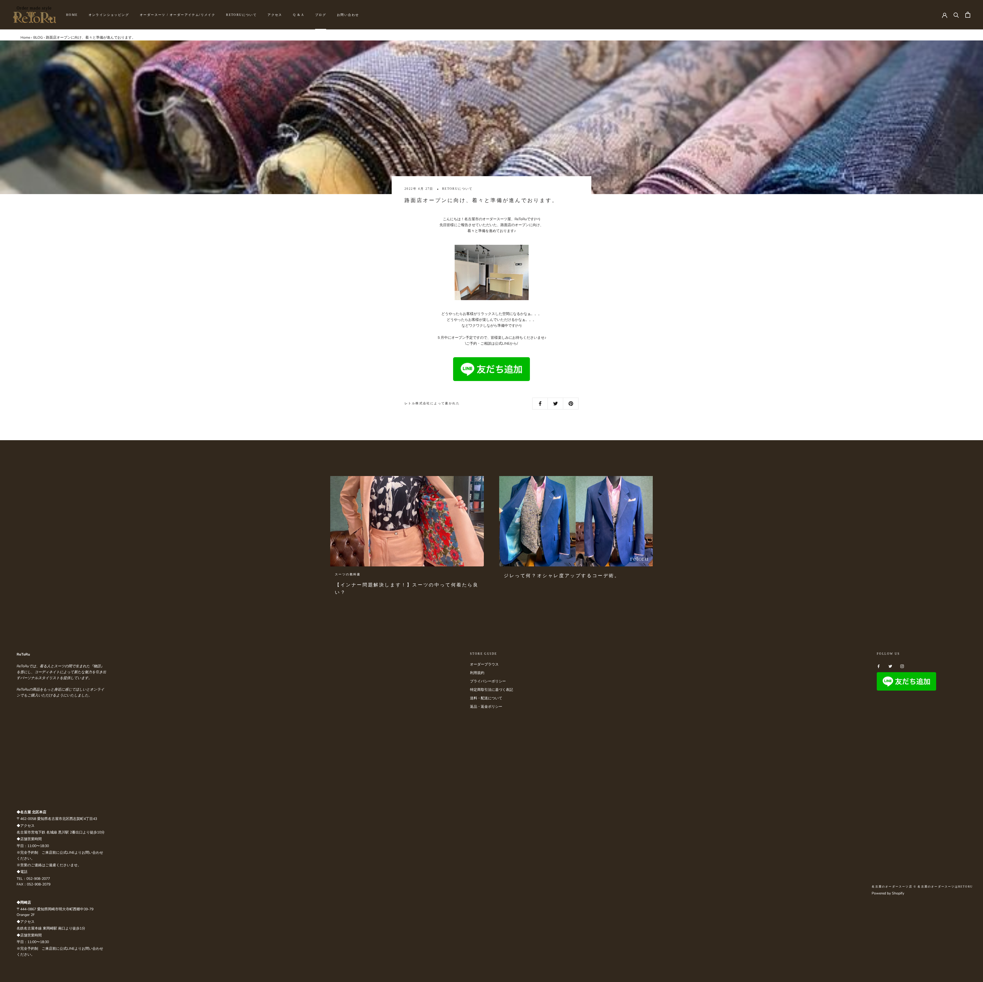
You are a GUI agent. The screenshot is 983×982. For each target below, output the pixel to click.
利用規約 (477, 672)
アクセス (275, 15)
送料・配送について (486, 698)
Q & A (298, 15)
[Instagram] (902, 666)
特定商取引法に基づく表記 (491, 689)
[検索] (956, 14)
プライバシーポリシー (488, 681)
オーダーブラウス (484, 664)
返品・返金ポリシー (486, 706)
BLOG (38, 37)
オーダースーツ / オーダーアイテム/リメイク (177, 15)
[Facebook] (878, 666)
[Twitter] (890, 666)
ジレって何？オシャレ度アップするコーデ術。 (562, 575)
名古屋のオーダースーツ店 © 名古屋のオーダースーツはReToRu (922, 886)
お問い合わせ (348, 15)
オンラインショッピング (109, 15)
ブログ (320, 15)
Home (25, 37)
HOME (72, 15)
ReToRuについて (241, 15)
